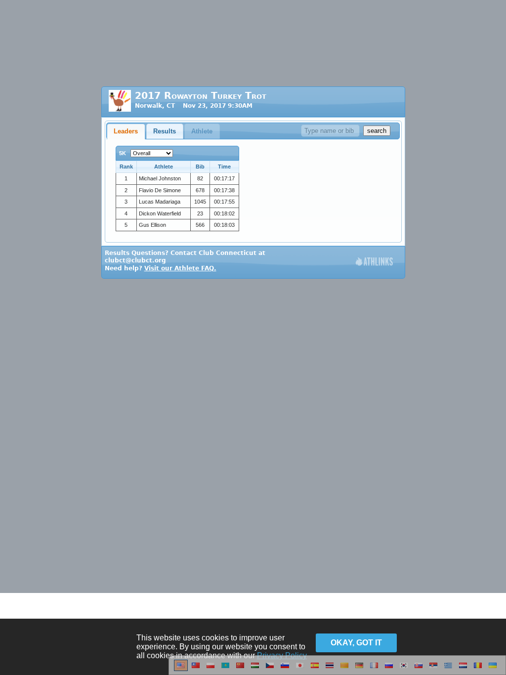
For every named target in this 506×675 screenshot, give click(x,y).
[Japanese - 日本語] (300, 669)
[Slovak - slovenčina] (418, 669)
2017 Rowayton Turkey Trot (200, 95)
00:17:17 (224, 178)
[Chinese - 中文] (196, 669)
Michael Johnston (160, 178)
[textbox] (330, 131)
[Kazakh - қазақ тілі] (225, 669)
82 (200, 178)
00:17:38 (224, 190)
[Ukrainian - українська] (493, 669)
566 (200, 225)
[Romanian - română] (478, 669)
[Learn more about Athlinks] (374, 263)
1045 (200, 202)
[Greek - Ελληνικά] (448, 669)
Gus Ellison (152, 225)
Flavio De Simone (160, 190)
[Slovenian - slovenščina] (285, 669)
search (376, 130)
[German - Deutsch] (359, 669)
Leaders (126, 131)
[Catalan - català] (344, 669)
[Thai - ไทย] (330, 669)
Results (164, 131)
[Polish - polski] (210, 669)
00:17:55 (224, 202)
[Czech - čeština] (270, 669)
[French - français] (374, 669)
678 (200, 190)
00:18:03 (224, 225)
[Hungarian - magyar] (255, 669)
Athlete (201, 131)
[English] (181, 669)
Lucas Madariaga (159, 202)
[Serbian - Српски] (433, 669)
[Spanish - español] (315, 669)
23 (200, 213)
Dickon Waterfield (160, 213)
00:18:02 (224, 213)
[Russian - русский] (389, 669)
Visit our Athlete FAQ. (180, 268)
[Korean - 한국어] (404, 669)
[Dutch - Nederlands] (463, 669)
